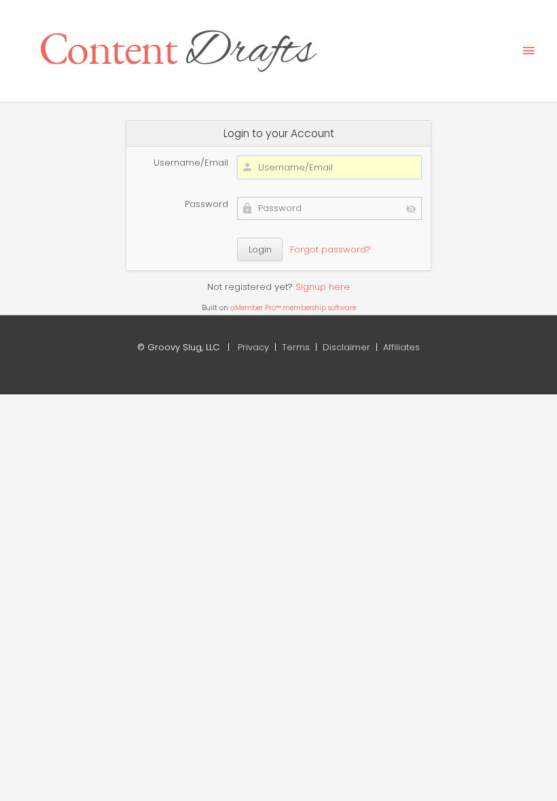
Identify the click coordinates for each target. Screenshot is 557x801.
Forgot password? (330, 249)
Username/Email (191, 162)
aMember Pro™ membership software (293, 307)
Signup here (322, 286)
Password (206, 204)
